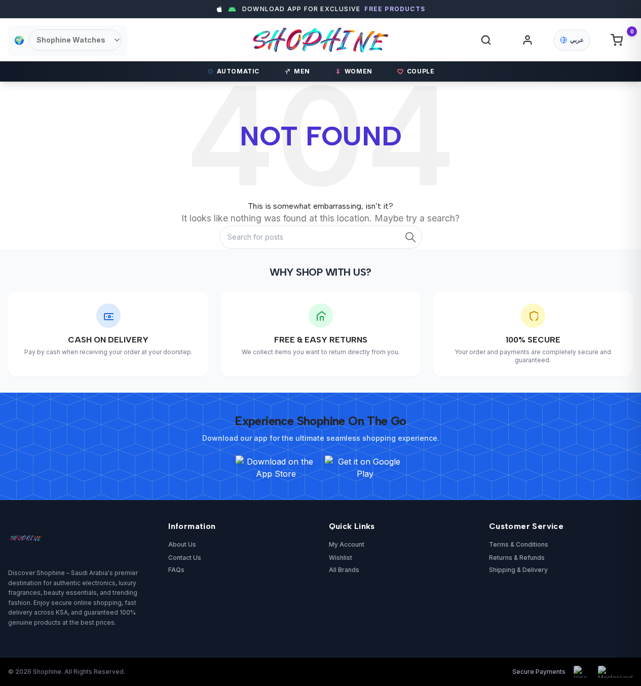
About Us (182, 544)
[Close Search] (497, 47)
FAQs (176, 570)
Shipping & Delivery (518, 570)
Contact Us (184, 557)
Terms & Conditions (518, 544)
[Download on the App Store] (276, 467)
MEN (302, 71)
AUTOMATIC (238, 71)
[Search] (486, 40)
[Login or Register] (527, 40)
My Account (346, 544)
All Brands (344, 570)
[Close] (519, 247)
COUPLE (421, 71)
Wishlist (340, 557)
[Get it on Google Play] (365, 467)
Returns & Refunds (517, 557)
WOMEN (358, 71)
